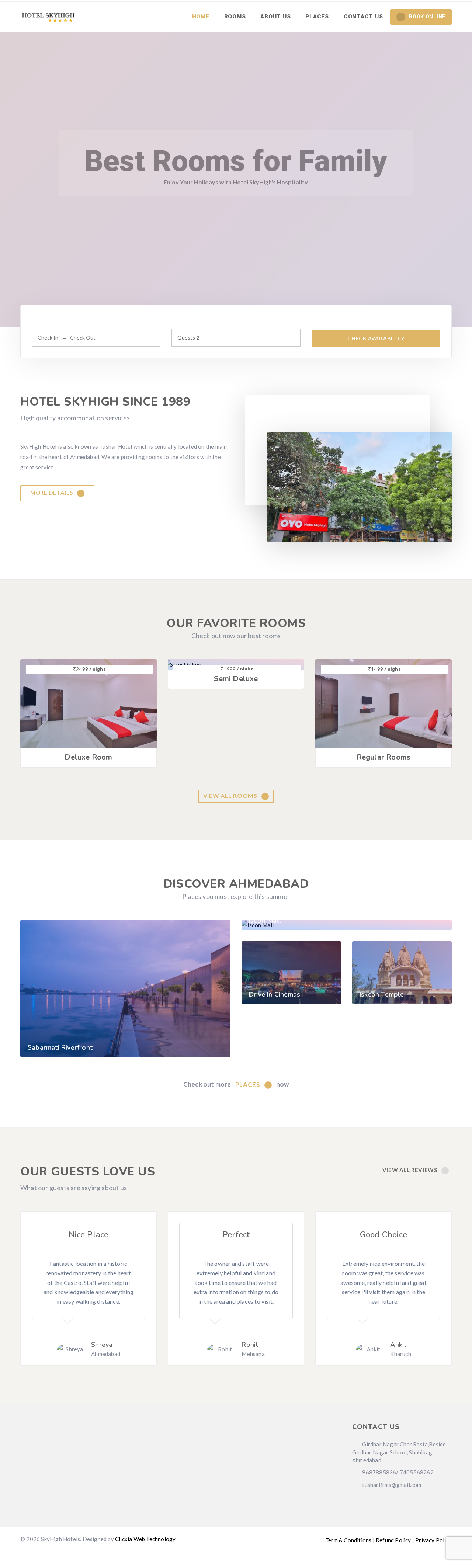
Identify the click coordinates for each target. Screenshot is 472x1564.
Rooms (235, 16)
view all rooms (231, 795)
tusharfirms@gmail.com (391, 1484)
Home (200, 16)
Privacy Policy (433, 1540)
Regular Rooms (384, 757)
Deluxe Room (88, 757)
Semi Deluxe (236, 679)
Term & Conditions (348, 1540)
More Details (52, 492)
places (248, 1084)
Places (317, 16)
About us (275, 16)
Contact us (363, 16)
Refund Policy (393, 1540)
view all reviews (410, 1170)
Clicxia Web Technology (145, 1539)
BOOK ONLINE (427, 17)
